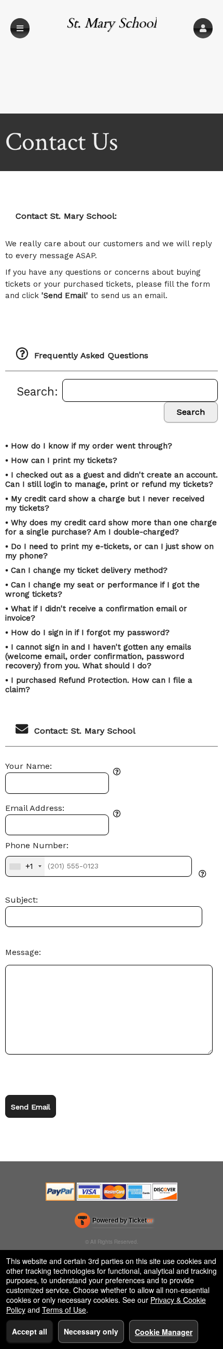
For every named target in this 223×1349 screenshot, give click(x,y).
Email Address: (34, 808)
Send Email (30, 1107)
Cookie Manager (163, 1332)
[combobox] (25, 866)
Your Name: (28, 766)
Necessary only (91, 1331)
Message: (23, 952)
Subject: (21, 900)
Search (191, 412)
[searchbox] (140, 390)
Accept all (29, 1331)
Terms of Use (64, 1309)
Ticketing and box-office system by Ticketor (114, 1222)
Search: (39, 391)
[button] (203, 28)
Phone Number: (36, 845)
